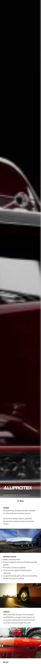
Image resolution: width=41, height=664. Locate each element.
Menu (22, 501)
